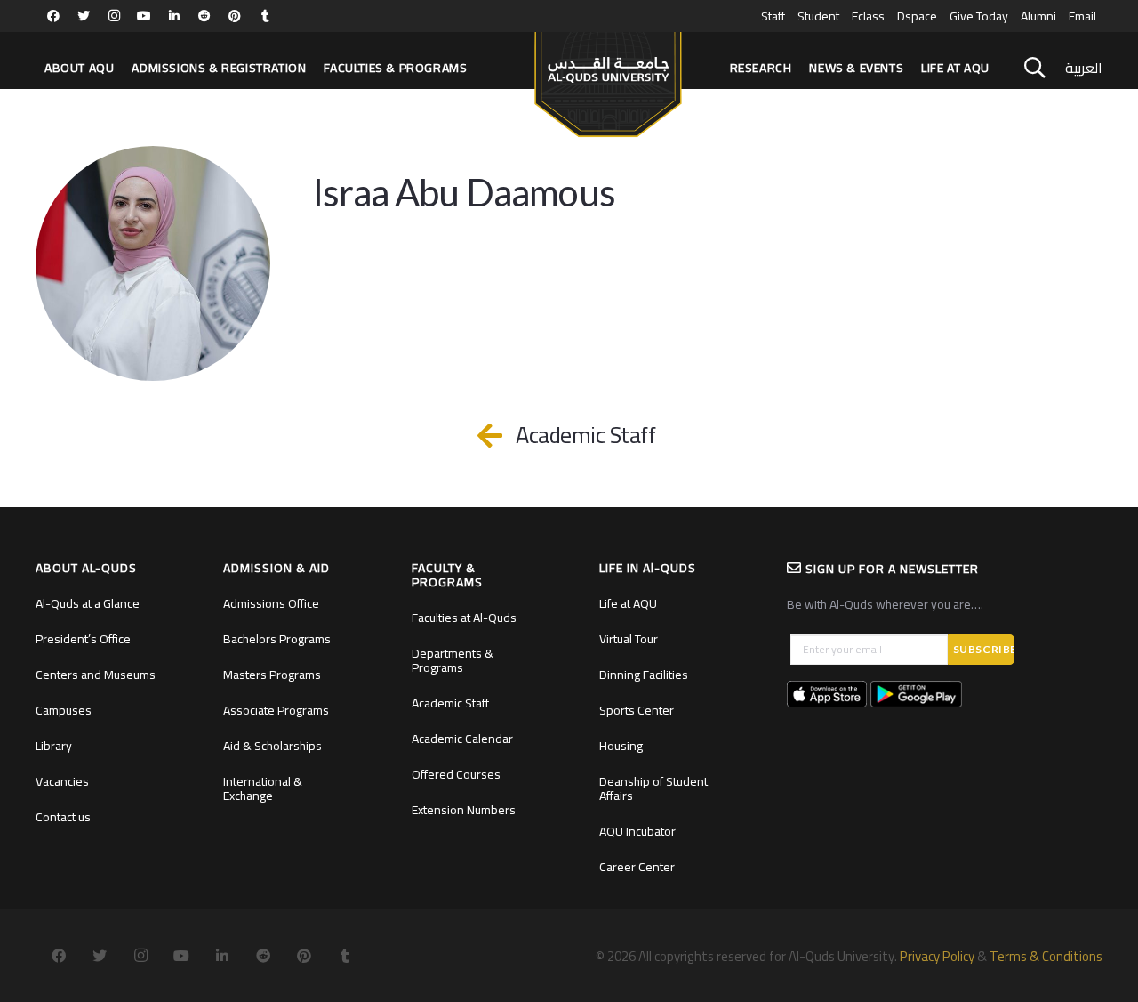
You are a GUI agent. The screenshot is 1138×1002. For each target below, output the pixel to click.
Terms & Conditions (1046, 956)
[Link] (607, 76)
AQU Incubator (637, 831)
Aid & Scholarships (272, 745)
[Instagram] (113, 16)
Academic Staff (450, 703)
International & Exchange (262, 788)
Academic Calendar (462, 738)
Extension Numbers (464, 809)
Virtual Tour (628, 638)
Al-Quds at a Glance (88, 603)
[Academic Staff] (499, 435)
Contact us (63, 816)
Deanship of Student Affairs (653, 788)
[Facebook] (53, 16)
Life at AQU (628, 603)
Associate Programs (276, 710)
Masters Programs (272, 674)
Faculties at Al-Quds (464, 617)
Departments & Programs (452, 660)
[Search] (1035, 68)
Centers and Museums (96, 674)
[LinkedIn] (174, 16)
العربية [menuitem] (1083, 67)
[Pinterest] (234, 16)
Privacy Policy (937, 956)
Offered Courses (456, 774)
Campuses (64, 710)
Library (54, 745)
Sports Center (636, 710)
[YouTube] (144, 16)
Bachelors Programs (277, 638)
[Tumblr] (264, 16)
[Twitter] (83, 16)
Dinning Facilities (643, 674)
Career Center (637, 866)
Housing (621, 745)
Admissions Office (271, 603)
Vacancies (62, 781)
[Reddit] (204, 16)
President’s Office (83, 638)
